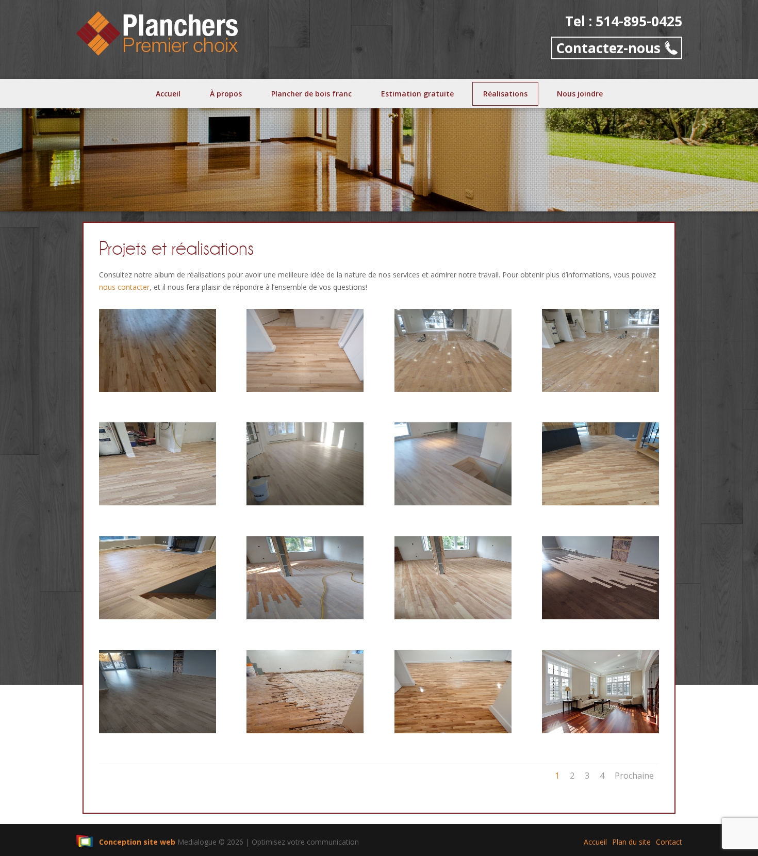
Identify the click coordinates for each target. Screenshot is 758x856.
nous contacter (124, 287)
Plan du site (631, 842)
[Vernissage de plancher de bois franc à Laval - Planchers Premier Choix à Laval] (600, 730)
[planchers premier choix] (157, 32)
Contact (669, 842)
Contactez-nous (608, 48)
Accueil (168, 93)
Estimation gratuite (417, 93)
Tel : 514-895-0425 (623, 21)
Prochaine (634, 775)
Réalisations (505, 93)
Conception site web (137, 842)
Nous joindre (580, 93)
